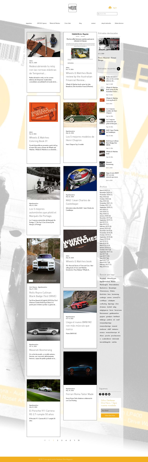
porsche (107, 336)
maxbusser (103, 329)
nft (118, 332)
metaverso (115, 329)
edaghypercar (104, 310)
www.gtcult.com (49, 459)
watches (114, 342)
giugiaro (102, 316)
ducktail (109, 307)
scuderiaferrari (106, 339)
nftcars (102, 336)
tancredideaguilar (105, 342)
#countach (103, 278)
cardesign (103, 297)
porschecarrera (115, 336)
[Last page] (79, 440)
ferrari (111, 310)
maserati (114, 326)
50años (112, 291)
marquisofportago (105, 326)
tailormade (115, 339)
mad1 (118, 320)
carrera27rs (116, 297)
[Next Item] (117, 44)
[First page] (45, 440)
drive (117, 304)
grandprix (109, 316)
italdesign (103, 320)
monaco (102, 332)
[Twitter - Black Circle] (106, 394)
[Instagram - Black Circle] (103, 394)
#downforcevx (111, 278)
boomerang (115, 294)
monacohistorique (111, 332)
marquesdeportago (105, 323)
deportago (111, 304)
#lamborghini (104, 285)
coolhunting (103, 304)
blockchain (103, 294)
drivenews (103, 307)
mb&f (109, 329)
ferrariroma (118, 310)
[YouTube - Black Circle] (109, 394)
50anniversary (104, 291)
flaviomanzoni (104, 313)
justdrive (109, 320)
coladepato (111, 301)
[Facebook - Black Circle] (100, 394)
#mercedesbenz (114, 285)
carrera (109, 297)
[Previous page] (49, 440)
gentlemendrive (114, 313)
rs (100, 339)
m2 (114, 320)
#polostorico (104, 288)
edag (114, 307)
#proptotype (112, 288)
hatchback (116, 316)
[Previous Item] (101, 44)
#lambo (113, 281)
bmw (109, 294)
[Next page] (74, 440)
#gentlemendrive (105, 281)
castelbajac (103, 301)
